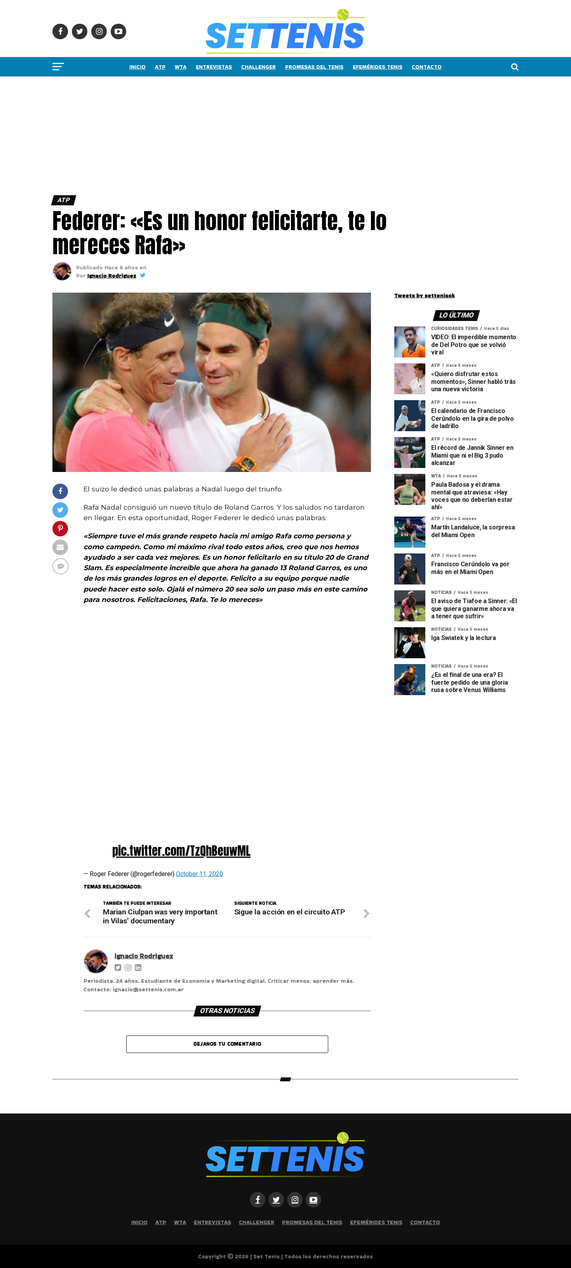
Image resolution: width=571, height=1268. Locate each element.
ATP (160, 67)
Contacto (427, 67)
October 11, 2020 (199, 874)
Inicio (137, 67)
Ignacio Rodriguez (111, 275)
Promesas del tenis (314, 67)
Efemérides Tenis (377, 67)
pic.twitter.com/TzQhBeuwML (181, 851)
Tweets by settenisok (424, 295)
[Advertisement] (233, 134)
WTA (180, 67)
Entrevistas (214, 67)
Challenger (258, 67)
